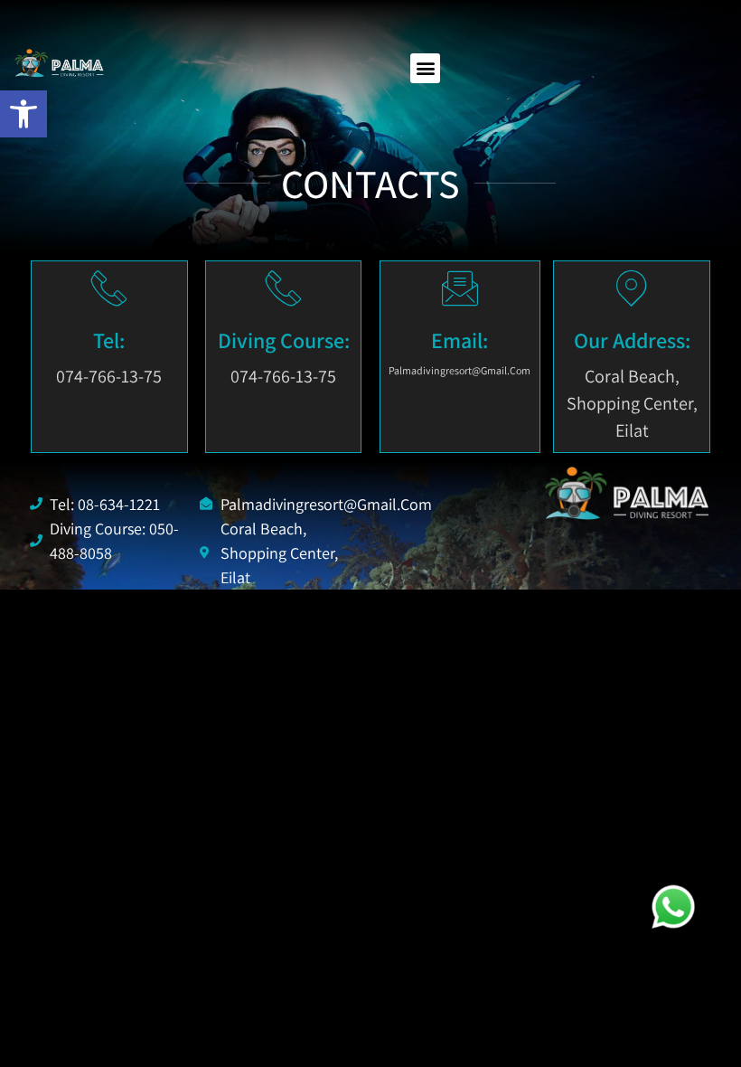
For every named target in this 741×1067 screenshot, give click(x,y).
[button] (425, 68)
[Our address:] (632, 288)
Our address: (632, 340)
